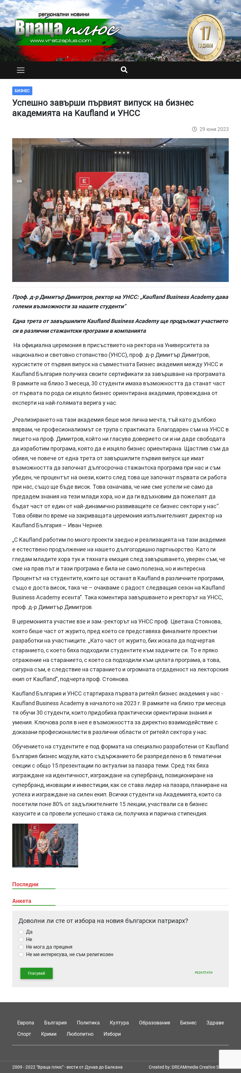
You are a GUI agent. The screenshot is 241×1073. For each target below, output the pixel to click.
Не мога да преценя (49, 947)
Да (29, 932)
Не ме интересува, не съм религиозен (69, 954)
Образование (154, 1023)
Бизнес (188, 1023)
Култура (119, 1023)
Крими (48, 1034)
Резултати (203, 973)
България (55, 1023)
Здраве (215, 1023)
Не (29, 939)
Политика (88, 1023)
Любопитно (80, 1034)
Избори (112, 1034)
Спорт (24, 1034)
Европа (25, 1023)
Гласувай (36, 973)
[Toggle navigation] (20, 70)
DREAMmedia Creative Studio (200, 1067)
